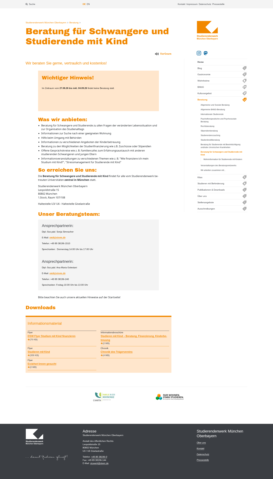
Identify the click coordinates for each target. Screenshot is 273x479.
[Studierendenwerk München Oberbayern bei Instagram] (199, 53)
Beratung (74, 22)
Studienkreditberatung (210, 140)
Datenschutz (205, 4)
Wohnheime (203, 80)
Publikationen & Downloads (211, 190)
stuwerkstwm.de (99, 463)
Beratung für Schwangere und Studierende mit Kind (221, 153)
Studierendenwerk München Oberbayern (46, 22)
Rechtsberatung (207, 126)
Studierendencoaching (210, 135)
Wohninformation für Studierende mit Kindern (222, 159)
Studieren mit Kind (39, 353)
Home (200, 62)
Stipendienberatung (209, 131)
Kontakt (181, 4)
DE (84, 4)
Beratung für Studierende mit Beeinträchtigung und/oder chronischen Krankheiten (220, 145)
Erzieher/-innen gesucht (42, 365)
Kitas (199, 177)
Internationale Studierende (212, 114)
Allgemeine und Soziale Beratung (215, 105)
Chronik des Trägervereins (117, 353)
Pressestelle (218, 4)
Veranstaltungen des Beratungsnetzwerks (218, 165)
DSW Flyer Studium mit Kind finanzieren (52, 338)
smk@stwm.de (57, 237)
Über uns (202, 196)
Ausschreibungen (206, 208)
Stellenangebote (205, 202)
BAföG (200, 87)
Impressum (192, 4)
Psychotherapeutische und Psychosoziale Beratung (219, 120)
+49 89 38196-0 (99, 457)
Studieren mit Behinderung (210, 183)
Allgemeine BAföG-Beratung (213, 109)
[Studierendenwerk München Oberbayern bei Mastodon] (206, 53)
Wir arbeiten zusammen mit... (213, 170)
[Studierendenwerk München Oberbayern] (207, 30)
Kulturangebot (204, 93)
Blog (199, 68)
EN (88, 4)
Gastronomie (203, 74)
